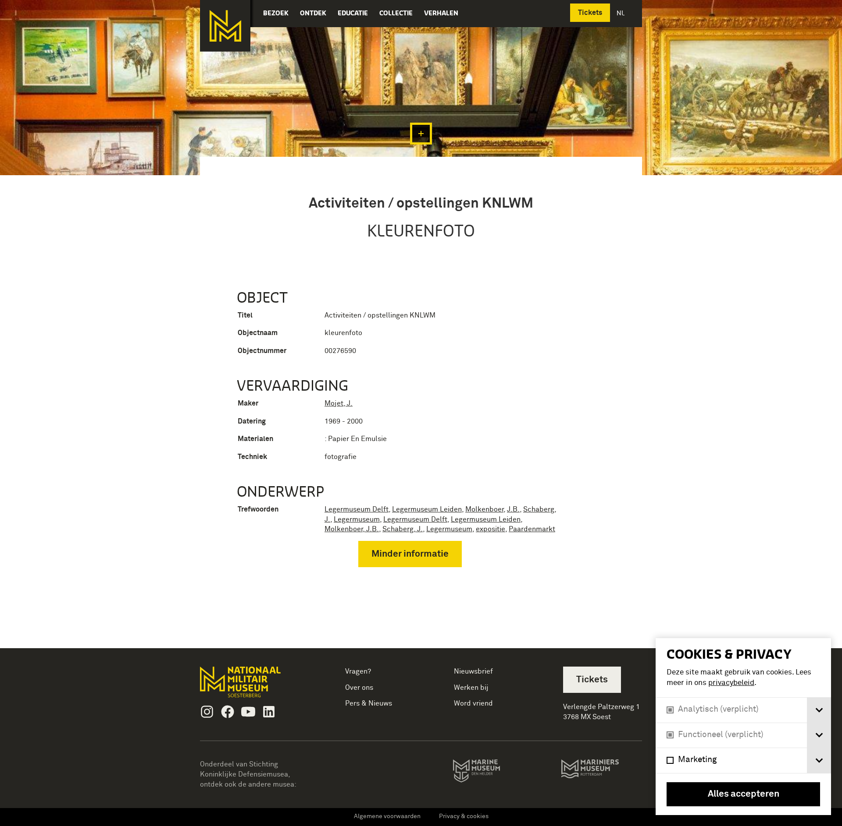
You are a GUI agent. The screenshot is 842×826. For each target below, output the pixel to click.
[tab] (819, 710)
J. (327, 519)
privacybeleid (731, 683)
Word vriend (473, 703)
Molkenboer (484, 509)
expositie (490, 529)
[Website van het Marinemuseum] (488, 772)
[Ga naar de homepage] (225, 26)
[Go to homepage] (254, 686)
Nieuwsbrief (473, 671)
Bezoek (276, 13)
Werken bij (471, 687)
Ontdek (313, 13)
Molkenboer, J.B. (352, 529)
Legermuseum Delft (357, 509)
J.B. (513, 509)
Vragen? (358, 671)
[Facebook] (228, 712)
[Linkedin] (269, 712)
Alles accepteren (743, 794)
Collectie (396, 13)
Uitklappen (421, 134)
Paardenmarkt (532, 529)
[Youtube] (248, 712)
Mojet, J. (339, 403)
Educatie (353, 13)
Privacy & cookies (464, 816)
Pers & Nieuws (368, 703)
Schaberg (538, 509)
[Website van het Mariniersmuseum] (601, 773)
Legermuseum (357, 519)
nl (621, 13)
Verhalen (441, 13)
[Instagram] (207, 712)
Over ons (359, 687)
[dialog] (743, 726)
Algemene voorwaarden (387, 816)
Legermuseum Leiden (427, 509)
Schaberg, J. (402, 529)
